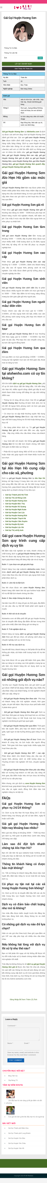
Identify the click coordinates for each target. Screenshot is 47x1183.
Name (10, 1043)
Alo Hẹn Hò (40, 478)
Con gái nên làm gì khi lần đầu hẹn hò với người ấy (26, 1117)
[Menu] (1, 7)
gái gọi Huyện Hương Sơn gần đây (16, 167)
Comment (11, 1026)
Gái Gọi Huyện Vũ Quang (15, 506)
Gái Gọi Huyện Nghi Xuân (15, 509)
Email (27, 1043)
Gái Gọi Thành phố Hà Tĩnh (16, 495)
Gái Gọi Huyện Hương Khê (16, 515)
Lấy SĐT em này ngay (23, 64)
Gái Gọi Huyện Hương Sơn (16, 501)
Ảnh (22, 58)
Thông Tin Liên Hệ (10, 53)
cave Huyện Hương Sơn (35, 783)
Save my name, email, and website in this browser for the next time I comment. (23, 1054)
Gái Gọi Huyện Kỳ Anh (14, 524)
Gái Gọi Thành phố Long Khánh (19, 1133)
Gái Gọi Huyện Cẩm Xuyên (16, 521)
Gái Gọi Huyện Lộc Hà (14, 527)
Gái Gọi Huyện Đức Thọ (15, 504)
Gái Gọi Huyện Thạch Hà (15, 518)
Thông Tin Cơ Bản (10, 48)
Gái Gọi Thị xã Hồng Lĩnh (15, 498)
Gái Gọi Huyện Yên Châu (17, 1143)
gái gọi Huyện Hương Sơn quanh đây (29, 164)
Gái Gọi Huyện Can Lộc (15, 512)
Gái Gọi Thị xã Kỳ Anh (14, 530)
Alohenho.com (33, 132)
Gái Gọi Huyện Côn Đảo (16, 1138)
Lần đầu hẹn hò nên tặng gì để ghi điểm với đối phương (24, 1102)
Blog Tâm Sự (12, 1076)
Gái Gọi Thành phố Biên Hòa (18, 1128)
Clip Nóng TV (13, 1080)
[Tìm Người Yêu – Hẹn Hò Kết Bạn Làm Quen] (23, 7)
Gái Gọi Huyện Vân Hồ (16, 1148)
